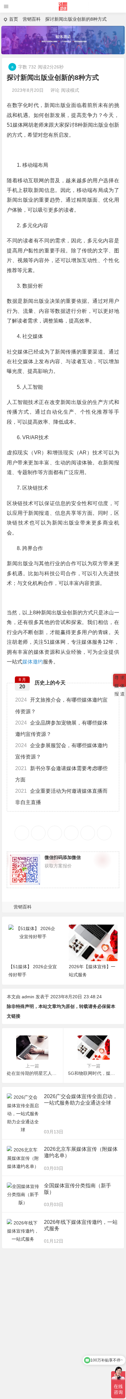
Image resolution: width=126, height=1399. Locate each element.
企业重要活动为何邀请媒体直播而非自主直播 (61, 796)
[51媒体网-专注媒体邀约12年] (63, 9)
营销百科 (32, 19)
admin (28, 996)
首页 (13, 19)
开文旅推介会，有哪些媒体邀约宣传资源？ (61, 705)
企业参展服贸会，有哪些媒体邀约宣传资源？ (61, 751)
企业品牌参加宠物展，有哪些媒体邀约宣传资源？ (61, 728)
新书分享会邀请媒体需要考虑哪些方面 (61, 774)
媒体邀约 (32, 661)
